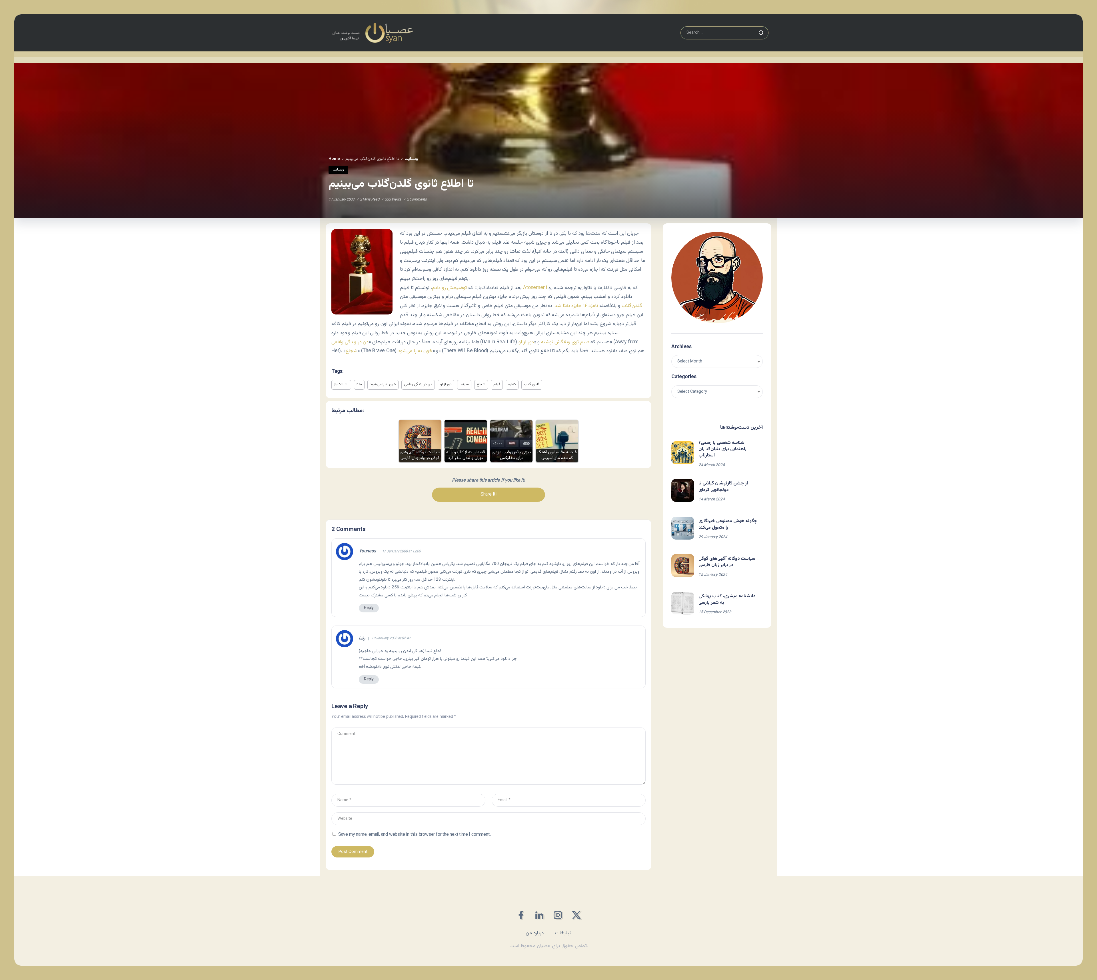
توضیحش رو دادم (449, 288)
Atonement (535, 288)
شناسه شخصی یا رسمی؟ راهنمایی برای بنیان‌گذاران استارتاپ (722, 449)
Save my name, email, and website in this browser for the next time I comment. (414, 834)
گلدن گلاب (532, 384)
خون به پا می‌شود (415, 351)
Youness (367, 551)
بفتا (359, 384)
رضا (362, 638)
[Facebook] (521, 915)
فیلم (496, 384)
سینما (464, 384)
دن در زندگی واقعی (350, 342)
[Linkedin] (539, 915)
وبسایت (411, 159)
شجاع (351, 351)
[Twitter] (576, 915)
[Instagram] (558, 915)
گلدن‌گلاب (632, 306)
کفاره (512, 384)
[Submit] (761, 33)
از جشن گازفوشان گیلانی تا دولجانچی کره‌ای (723, 486)
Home (334, 159)
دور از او (526, 342)
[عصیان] (372, 33)
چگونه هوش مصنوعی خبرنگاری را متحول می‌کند (727, 524)
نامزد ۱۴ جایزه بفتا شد (576, 306)
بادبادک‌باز (341, 384)
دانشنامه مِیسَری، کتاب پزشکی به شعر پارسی (727, 599)
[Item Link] (682, 452)
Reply (369, 608)
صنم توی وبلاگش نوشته (565, 342)
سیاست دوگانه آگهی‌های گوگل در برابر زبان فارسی (726, 562)
